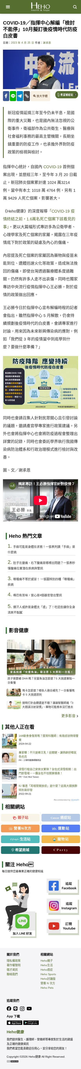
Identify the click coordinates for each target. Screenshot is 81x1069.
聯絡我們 (12, 974)
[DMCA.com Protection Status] (12, 1061)
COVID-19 (52, 167)
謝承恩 (47, 42)
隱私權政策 (13, 960)
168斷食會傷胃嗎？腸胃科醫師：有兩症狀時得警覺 (48, 737)
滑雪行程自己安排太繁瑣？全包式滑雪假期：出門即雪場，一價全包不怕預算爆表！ (47, 771)
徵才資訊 (12, 969)
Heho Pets (46, 987)
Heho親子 (46, 960)
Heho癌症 (46, 969)
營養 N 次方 (47, 983)
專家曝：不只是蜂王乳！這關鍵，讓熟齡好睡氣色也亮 (47, 754)
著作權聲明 (13, 965)
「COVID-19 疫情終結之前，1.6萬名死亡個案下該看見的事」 (39, 219)
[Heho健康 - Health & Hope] (40, 7)
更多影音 (68, 716)
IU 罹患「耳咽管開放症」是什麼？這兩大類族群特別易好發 (48, 787)
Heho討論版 (47, 978)
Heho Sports (48, 974)
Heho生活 (46, 965)
